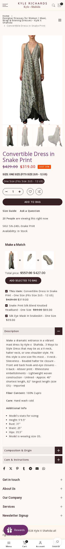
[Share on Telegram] (30, 468)
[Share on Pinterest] (17, 468)
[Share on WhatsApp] (43, 468)
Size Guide (9, 210)
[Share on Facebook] (4, 468)
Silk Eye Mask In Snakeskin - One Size (32, 315)
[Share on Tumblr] (23, 468)
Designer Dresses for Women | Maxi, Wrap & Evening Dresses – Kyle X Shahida (24, 20)
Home (6, 16)
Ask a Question (30, 210)
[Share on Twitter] (10, 468)
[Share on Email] (37, 468)
